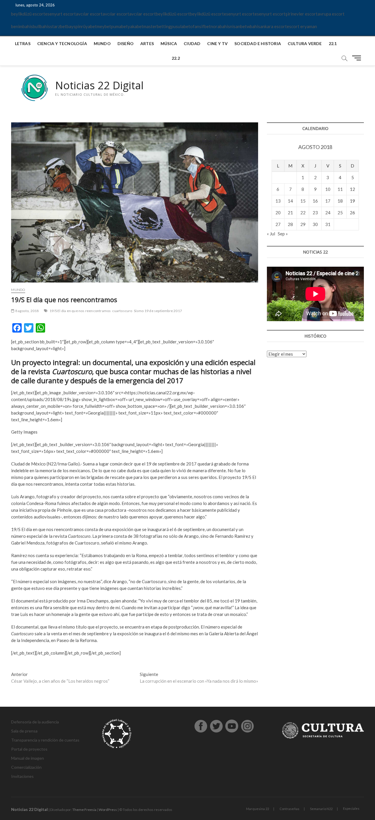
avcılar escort (89, 13)
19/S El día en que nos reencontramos (80, 311)
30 (315, 224)
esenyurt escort (60, 13)
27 (278, 224)
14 (290, 200)
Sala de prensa (24, 730)
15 (303, 200)
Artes (147, 43)
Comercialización (26, 767)
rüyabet (89, 26)
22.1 (333, 43)
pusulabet (180, 26)
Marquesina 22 (257, 809)
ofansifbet (200, 26)
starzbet (58, 26)
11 (340, 189)
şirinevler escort (301, 13)
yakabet (135, 26)
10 (327, 189)
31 (327, 224)
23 (315, 212)
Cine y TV (217, 43)
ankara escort (273, 26)
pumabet (119, 26)
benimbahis (22, 26)
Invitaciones (22, 776)
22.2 (176, 58)
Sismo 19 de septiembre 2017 (158, 311)
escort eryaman (302, 26)
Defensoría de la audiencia (35, 721)
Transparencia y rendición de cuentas (45, 739)
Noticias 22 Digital (99, 85)
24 (327, 212)
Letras (22, 43)
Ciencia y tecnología (62, 43)
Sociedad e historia (257, 43)
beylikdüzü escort (28, 13)
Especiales (351, 808)
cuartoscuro (122, 311)
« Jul (271, 233)
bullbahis (41, 26)
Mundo (102, 43)
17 (327, 200)
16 (315, 200)
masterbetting (157, 26)
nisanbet (238, 26)
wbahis (253, 26)
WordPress (108, 809)
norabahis (220, 26)
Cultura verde (305, 43)
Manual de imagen (27, 758)
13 (278, 200)
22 (303, 212)
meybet (104, 26)
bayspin (74, 26)
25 (340, 212)
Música (169, 43)
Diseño (125, 43)
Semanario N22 (321, 809)
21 (290, 212)
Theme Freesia (84, 809)
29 (303, 224)
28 (290, 224)
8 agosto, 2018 (27, 311)
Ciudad (192, 43)
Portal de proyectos (29, 749)
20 (278, 212)
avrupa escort (331, 13)
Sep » (283, 233)
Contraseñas (289, 809)
